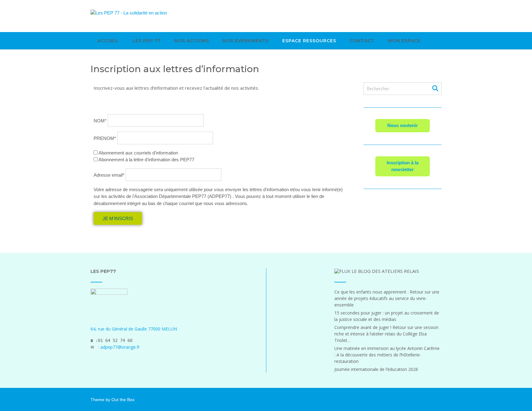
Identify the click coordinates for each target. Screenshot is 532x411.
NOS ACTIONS (191, 40)
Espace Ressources (309, 40)
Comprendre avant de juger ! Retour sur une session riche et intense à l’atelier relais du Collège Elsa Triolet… (386, 333)
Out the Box (123, 399)
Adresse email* (109, 175)
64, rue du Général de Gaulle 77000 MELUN (134, 329)
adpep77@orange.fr (120, 347)
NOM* (100, 120)
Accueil (108, 40)
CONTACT (362, 40)
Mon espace (404, 40)
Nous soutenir (402, 125)
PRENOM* (105, 138)
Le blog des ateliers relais (385, 271)
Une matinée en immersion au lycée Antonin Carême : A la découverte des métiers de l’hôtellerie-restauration (387, 354)
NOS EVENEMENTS (246, 40)
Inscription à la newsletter (402, 166)
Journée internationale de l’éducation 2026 (376, 369)
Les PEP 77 (146, 40)
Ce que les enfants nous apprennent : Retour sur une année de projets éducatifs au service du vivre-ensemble (386, 298)
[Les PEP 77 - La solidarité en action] (129, 12)
